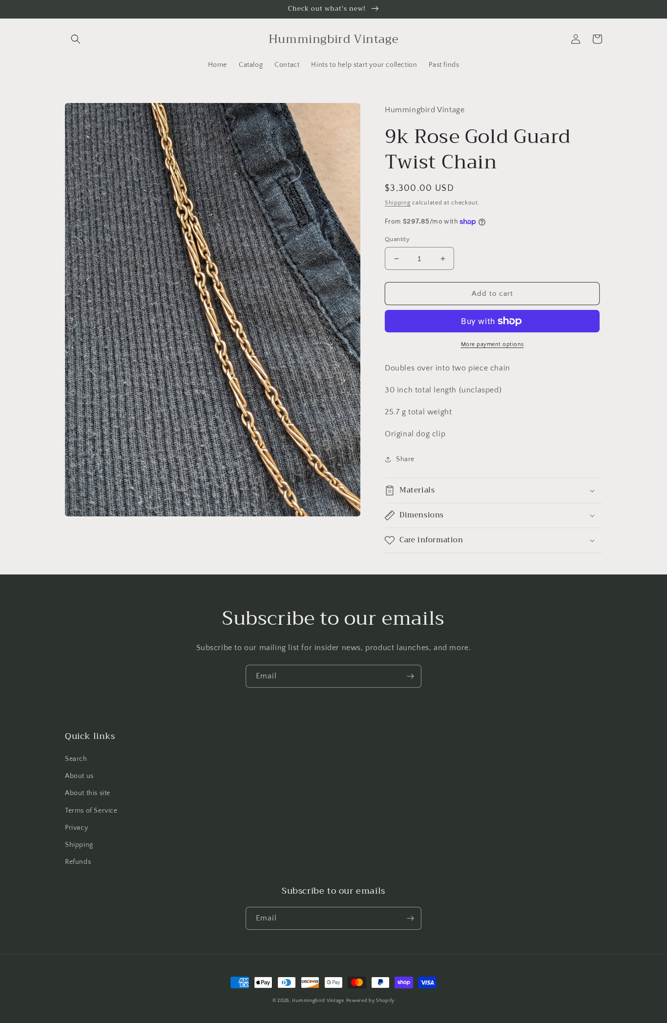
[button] (75, 39)
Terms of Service (91, 811)
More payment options (492, 344)
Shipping (398, 203)
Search (76, 759)
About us (79, 776)
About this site (87, 793)
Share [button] (405, 459)
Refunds (78, 862)
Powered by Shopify (370, 1000)
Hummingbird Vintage (318, 1000)
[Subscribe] (410, 676)
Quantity (397, 239)
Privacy (76, 828)
